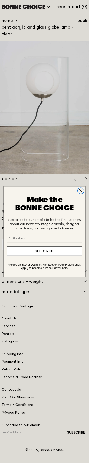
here (64, 268)
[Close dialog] (81, 191)
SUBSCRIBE (44, 251)
